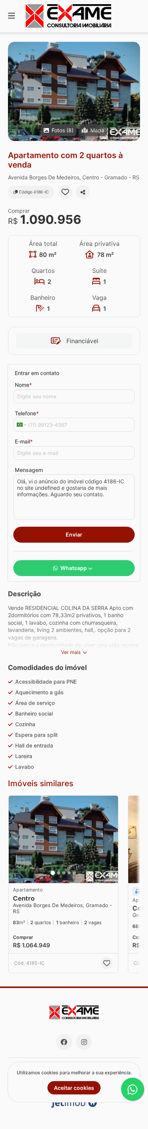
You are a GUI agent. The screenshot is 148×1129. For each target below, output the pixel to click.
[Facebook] (64, 1042)
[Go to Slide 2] (58, 872)
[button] (74, 91)
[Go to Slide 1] (52, 873)
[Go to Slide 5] (74, 872)
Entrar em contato (37, 373)
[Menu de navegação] (11, 16)
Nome (23, 385)
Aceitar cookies (74, 1088)
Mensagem (29, 470)
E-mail (24, 441)
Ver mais (71, 652)
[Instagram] (84, 1042)
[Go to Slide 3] (63, 872)
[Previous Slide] (14, 91)
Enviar (74, 534)
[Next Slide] (134, 91)
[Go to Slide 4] (69, 872)
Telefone (27, 413)
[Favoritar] (65, 192)
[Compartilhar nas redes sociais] (83, 192)
